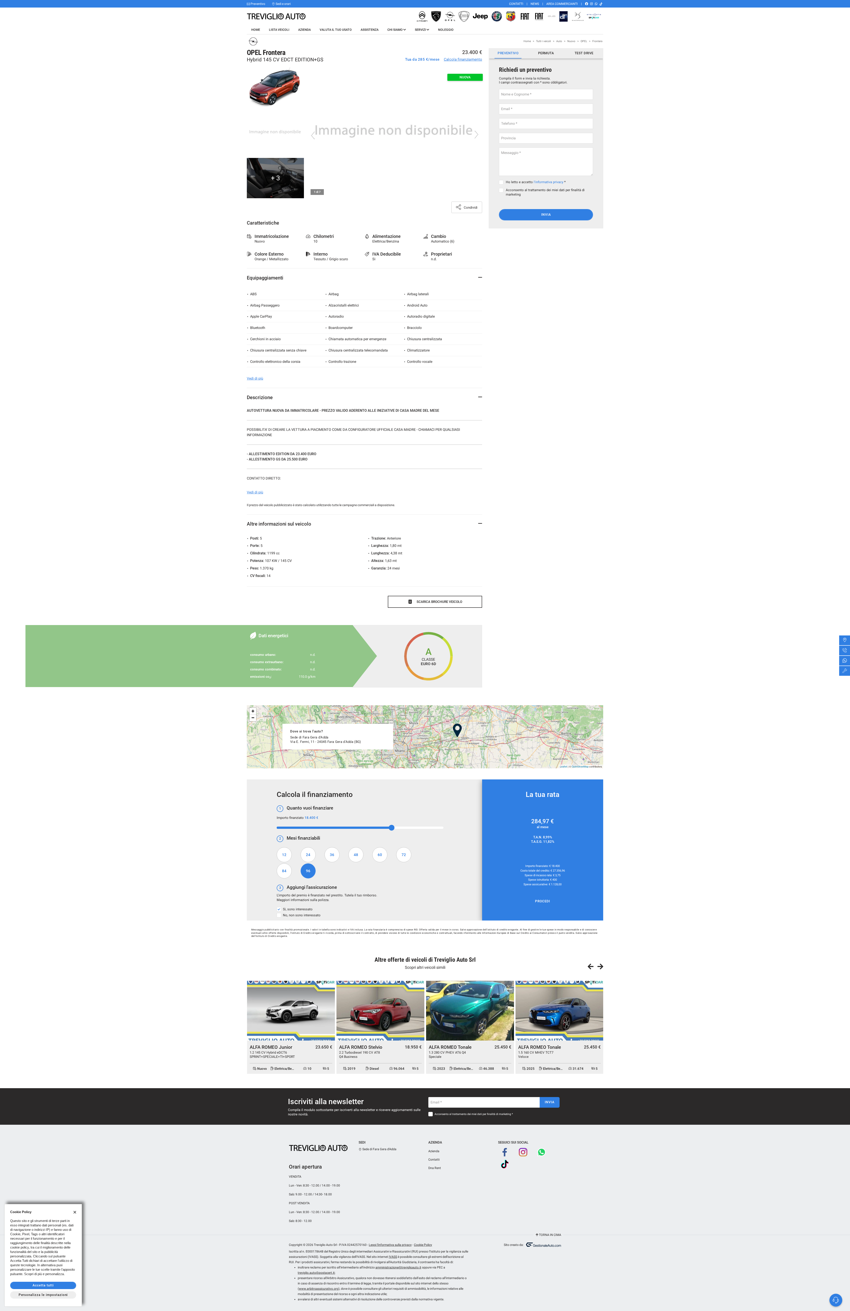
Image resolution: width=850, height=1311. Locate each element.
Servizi (421, 29)
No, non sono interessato (302, 915)
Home (255, 29)
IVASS (393, 1257)
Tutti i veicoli (543, 41)
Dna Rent (434, 1168)
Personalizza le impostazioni (43, 1295)
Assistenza (370, 29)
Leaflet (563, 766)
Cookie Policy (423, 1245)
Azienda (304, 29)
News (535, 4)
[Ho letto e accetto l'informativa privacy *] (502, 182)
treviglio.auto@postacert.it (316, 1272)
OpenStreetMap (580, 766)
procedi (542, 901)
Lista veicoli (279, 29)
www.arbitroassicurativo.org (318, 1288)
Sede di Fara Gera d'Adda (379, 1149)
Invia (546, 215)
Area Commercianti (562, 4)
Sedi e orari (283, 4)
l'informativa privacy (548, 182)
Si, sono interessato (298, 909)
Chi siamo (395, 29)
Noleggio (446, 29)
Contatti (516, 4)
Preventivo (258, 4)
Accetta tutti (43, 1285)
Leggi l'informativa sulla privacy (390, 1245)
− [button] (252, 718)
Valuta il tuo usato (336, 29)
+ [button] (252, 711)
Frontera (597, 41)
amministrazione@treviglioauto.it (398, 1267)
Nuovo (571, 41)
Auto (559, 41)
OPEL (584, 41)
